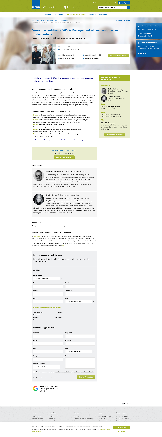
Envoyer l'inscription (86, 377)
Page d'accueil (35, 20)
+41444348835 (145, 33)
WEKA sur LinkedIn (123, 416)
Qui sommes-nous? (89, 3)
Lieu (34, 348)
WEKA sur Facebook (123, 418)
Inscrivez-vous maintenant (118, 55)
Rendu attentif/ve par (39, 363)
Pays (66, 348)
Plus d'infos (142, 54)
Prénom (35, 283)
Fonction (35, 290)
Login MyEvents (125, 3)
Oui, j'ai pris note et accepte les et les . (65, 372)
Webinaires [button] (104, 15)
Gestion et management (61, 20)
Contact (106, 3)
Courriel (35, 298)
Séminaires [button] (48, 15)
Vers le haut (127, 403)
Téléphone (68, 290)
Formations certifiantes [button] (76, 15)
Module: (35, 115)
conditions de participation (63, 372)
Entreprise (36, 332)
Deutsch (114, 3)
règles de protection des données (84, 372)
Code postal (68, 340)
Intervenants (98, 3)
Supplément (68, 332)
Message (67, 356)
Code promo (36, 356)
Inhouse (92, 15)
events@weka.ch (146, 36)
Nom (67, 283)
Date (66, 298)
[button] (48, 278)
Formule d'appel (38, 275)
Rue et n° (36, 340)
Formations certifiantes (47, 20)
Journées (59, 15)
